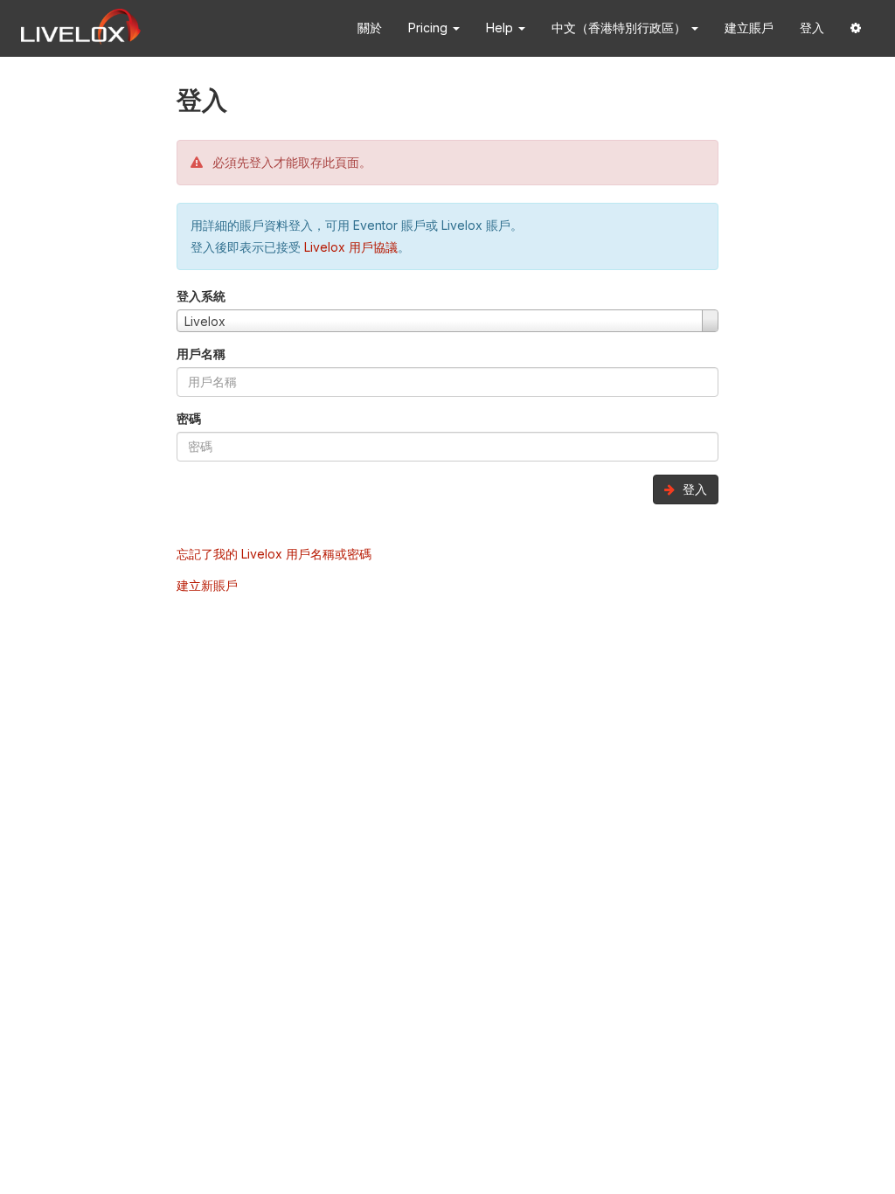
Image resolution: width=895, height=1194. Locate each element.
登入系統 (201, 295)
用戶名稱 (201, 353)
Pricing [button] (429, 27)
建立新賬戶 (207, 585)
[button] (855, 28)
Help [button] (501, 27)
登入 (812, 27)
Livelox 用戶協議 (351, 246)
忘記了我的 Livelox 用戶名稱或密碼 (274, 553)
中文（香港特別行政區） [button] (621, 27)
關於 (369, 27)
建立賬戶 (749, 27)
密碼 (189, 418)
